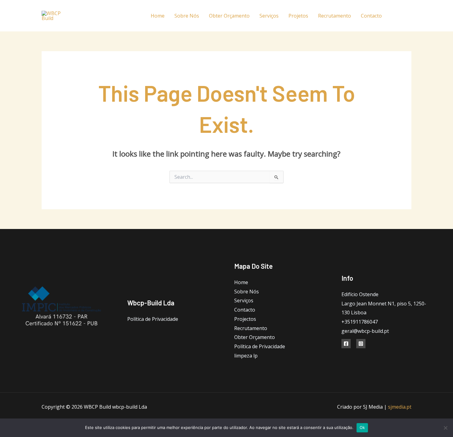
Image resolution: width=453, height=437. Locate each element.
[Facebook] (395, 16)
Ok (362, 427)
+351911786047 (359, 321)
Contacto (371, 15)
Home (158, 15)
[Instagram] (409, 16)
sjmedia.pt (399, 406)
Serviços (269, 15)
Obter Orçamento (229, 15)
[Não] (445, 428)
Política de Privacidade (152, 319)
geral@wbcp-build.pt (365, 331)
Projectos (245, 319)
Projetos (298, 15)
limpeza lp (246, 355)
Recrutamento (334, 15)
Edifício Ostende (359, 294)
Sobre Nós (186, 15)
